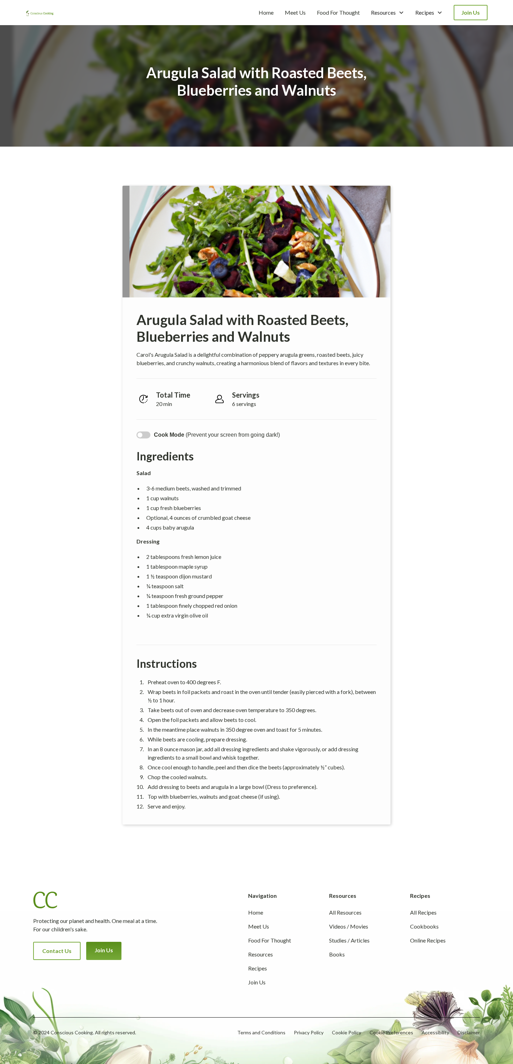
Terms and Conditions (261, 1032)
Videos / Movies (348, 926)
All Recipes (423, 912)
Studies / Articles (349, 940)
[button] (387, 13)
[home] (40, 12)
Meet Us (295, 12)
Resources (260, 954)
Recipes (257, 968)
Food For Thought (338, 12)
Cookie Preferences (391, 1032)
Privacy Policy (309, 1032)
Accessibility (435, 1032)
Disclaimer (469, 1032)
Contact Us (57, 950)
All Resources (345, 912)
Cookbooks (424, 926)
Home (266, 12)
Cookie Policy (346, 1032)
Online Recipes (428, 940)
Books (337, 954)
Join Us (470, 12)
